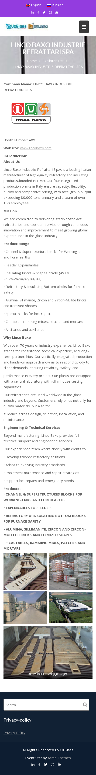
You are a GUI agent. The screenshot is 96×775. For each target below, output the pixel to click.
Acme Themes (59, 757)
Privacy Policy (14, 732)
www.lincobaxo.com (35, 148)
